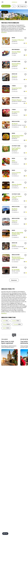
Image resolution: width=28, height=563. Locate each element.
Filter (5, 12)
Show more (14, 280)
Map (6, 533)
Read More (4, 32)
